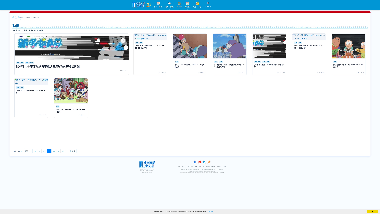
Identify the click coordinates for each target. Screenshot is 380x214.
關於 (179, 166)
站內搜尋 (208, 7)
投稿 (225, 166)
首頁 (26, 151)
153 (58, 151)
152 (54, 151)
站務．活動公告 (30, 62)
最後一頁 (72, 151)
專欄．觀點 (257, 62)
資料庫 (179, 7)
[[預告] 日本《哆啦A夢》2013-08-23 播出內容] (71, 91)
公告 (187, 166)
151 (49, 151)
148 (35, 151)
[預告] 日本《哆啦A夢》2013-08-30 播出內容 (348, 66)
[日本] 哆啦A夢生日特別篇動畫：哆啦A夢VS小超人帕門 (229, 66)
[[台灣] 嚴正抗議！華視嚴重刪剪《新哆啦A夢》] (269, 46)
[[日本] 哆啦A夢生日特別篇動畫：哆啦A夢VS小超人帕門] (229, 46)
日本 (216, 62)
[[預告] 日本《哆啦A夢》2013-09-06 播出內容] (190, 46)
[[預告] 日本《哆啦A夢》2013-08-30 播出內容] (348, 46)
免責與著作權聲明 (210, 166)
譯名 (196, 166)
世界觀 (187, 7)
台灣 (18, 62)
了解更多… (211, 211)
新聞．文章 (158, 7)
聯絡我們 (219, 166)
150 (44, 151)
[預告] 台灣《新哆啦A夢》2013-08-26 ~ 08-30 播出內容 (309, 47)
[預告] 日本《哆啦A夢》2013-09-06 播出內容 (189, 66)
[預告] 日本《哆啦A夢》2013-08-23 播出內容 (70, 110)
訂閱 (192, 166)
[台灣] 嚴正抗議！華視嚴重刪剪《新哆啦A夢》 (269, 66)
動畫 (22, 62)
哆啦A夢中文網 (25, 18)
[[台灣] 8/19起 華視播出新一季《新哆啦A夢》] (31, 81)
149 (39, 151)
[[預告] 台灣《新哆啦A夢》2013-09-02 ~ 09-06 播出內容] (150, 37)
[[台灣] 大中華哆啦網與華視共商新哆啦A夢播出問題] (72, 48)
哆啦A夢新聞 (35, 18)
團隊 (183, 166)
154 (63, 151)
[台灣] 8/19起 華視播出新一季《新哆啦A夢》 (30, 91)
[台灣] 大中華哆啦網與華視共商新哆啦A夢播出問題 (48, 66)
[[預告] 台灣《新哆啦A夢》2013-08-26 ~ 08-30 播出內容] (309, 37)
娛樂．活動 (197, 7)
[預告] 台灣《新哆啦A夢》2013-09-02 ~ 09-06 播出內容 (150, 47)
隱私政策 (201, 166)
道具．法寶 (169, 7)
